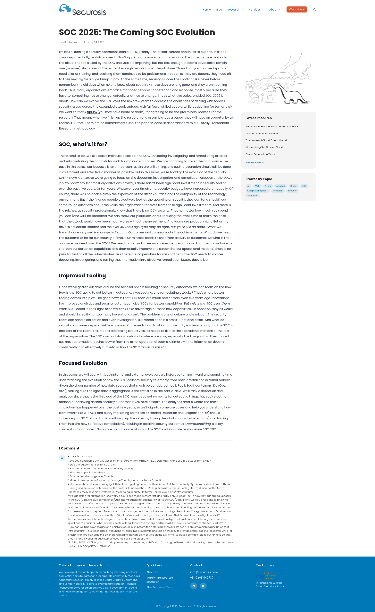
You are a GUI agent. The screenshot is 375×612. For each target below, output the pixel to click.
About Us (152, 572)
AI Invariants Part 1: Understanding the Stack (272, 126)
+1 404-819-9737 (201, 578)
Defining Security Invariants (262, 133)
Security (292, 190)
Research (234, 10)
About (273, 10)
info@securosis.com (204, 572)
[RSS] (203, 586)
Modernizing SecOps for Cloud (264, 147)
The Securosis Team (160, 587)
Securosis (252, 195)
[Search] (314, 9)
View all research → (256, 162)
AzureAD (280, 185)
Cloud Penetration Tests (260, 154)
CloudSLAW (296, 10)
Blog (219, 10)
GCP (304, 185)
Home (207, 10)
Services (255, 10)
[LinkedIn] (193, 586)
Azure (268, 185)
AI (248, 185)
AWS (257, 185)
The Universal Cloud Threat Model (266, 140)
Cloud (293, 185)
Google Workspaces (257, 190)
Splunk (92, 112)
